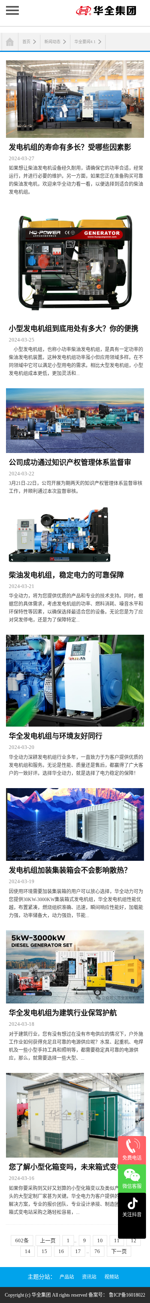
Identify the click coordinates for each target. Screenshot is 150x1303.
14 (27, 1251)
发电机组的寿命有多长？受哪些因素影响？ (70, 149)
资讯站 (89, 1277)
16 (61, 1251)
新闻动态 (52, 42)
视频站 (111, 1277)
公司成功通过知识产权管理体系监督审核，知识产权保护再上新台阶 (70, 464)
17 (78, 1251)
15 (44, 1251)
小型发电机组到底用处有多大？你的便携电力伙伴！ (73, 330)
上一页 (48, 1240)
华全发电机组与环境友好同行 (55, 736)
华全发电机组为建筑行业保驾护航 (63, 1013)
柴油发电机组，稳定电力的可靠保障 (66, 575)
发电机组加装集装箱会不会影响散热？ (70, 870)
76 (97, 1251)
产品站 (67, 1277)
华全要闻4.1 (85, 42)
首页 (26, 42)
